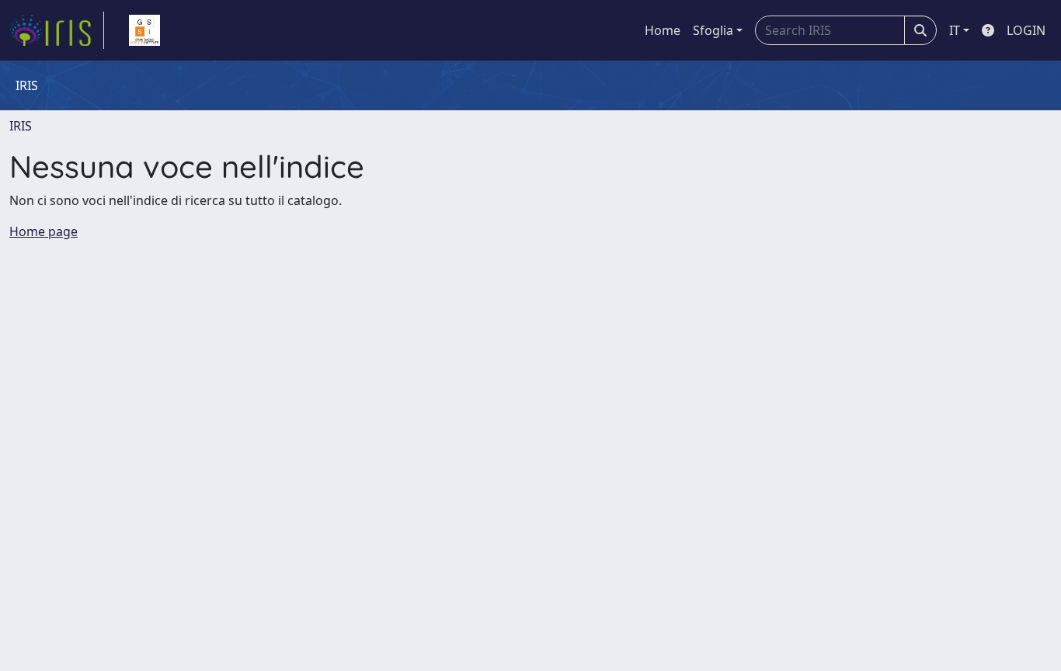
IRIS (20, 125)
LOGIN (1026, 30)
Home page (43, 231)
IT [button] (954, 30)
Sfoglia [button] (713, 30)
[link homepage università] (144, 30)
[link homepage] (56, 30)
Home (662, 30)
